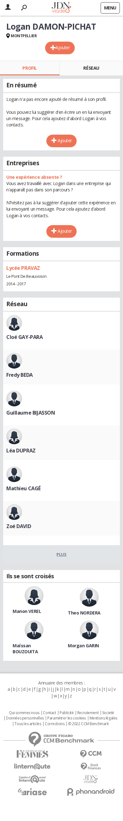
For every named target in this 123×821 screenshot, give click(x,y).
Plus (61, 554)
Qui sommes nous (24, 713)
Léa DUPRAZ (21, 450)
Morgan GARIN (83, 646)
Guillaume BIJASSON (30, 412)
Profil (29, 68)
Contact (49, 713)
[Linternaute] (32, 767)
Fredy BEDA (19, 374)
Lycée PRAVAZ (23, 268)
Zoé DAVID (18, 526)
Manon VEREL (27, 611)
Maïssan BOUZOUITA (25, 649)
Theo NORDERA (84, 613)
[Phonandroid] (91, 792)
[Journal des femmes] (32, 754)
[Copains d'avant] (32, 779)
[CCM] (91, 754)
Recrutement (87, 713)
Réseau (91, 68)
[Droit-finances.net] (91, 767)
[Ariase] (32, 791)
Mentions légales (103, 718)
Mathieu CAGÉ (23, 488)
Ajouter (63, 47)
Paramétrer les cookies (66, 718)
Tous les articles (28, 724)
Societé (108, 713)
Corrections (54, 724)
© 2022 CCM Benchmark (88, 724)
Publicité (66, 713)
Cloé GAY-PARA (24, 337)
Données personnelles (25, 718)
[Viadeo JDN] (91, 779)
